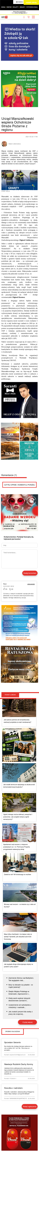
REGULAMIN (9, 38)
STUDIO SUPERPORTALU (14, 30)
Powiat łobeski (11, 22)
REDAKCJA (9, 36)
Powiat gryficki (12, 20)
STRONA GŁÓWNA (12, 16)
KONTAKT (8, 33)
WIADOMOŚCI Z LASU (13, 27)
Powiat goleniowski (13, 25)
